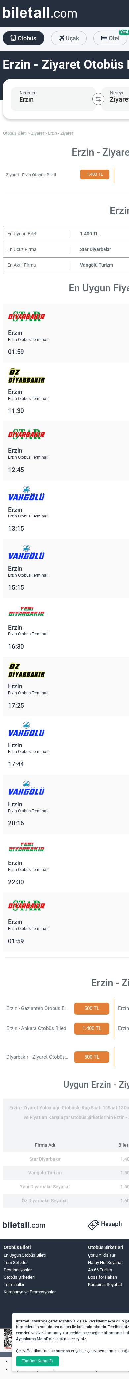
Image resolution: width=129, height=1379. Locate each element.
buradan (63, 1351)
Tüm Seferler (16, 1262)
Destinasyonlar (18, 1269)
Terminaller (14, 1284)
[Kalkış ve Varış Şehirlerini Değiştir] (98, 99)
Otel (117, 36)
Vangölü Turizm (96, 265)
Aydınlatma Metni (31, 1339)
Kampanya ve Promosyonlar (30, 1291)
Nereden (28, 92)
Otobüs (26, 38)
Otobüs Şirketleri (19, 1277)
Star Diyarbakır (95, 249)
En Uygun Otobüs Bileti (25, 1255)
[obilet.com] (40, 18)
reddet (76, 1333)
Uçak (71, 38)
